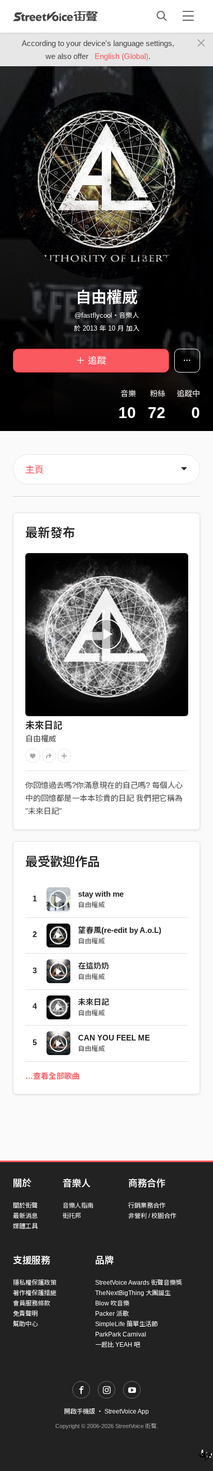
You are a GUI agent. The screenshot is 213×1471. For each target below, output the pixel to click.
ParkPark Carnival (120, 1334)
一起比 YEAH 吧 (117, 1344)
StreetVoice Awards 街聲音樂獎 (138, 1282)
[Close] (201, 43)
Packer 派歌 (112, 1313)
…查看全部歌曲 (52, 1076)
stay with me (101, 893)
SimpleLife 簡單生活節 (126, 1324)
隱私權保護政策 (34, 1282)
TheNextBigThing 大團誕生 (133, 1293)
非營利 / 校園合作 (152, 1216)
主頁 (34, 470)
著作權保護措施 (34, 1293)
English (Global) (121, 56)
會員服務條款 (31, 1303)
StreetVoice (55, 16)
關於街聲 (25, 1205)
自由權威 (40, 738)
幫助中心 (25, 1324)
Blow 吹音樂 (112, 1303)
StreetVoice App (126, 1411)
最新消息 (25, 1216)
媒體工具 (25, 1226)
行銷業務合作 (146, 1205)
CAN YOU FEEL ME (114, 1037)
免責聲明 (25, 1313)
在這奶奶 (93, 965)
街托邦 (72, 1216)
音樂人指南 (78, 1205)
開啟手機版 (79, 1411)
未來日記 (44, 725)
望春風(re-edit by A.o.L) (119, 930)
